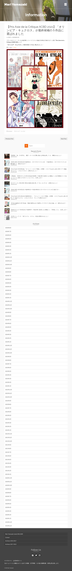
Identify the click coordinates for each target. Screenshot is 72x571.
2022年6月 (8, 411)
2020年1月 (8, 518)
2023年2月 (8, 382)
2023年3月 (8, 378)
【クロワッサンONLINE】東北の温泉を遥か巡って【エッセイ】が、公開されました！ (34, 183)
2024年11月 (8, 305)
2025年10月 (8, 264)
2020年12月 (8, 478)
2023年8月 (8, 360)
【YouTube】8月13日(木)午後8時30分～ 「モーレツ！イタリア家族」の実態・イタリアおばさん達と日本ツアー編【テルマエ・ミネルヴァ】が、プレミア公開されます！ (39, 197)
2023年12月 (8, 345)
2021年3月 (8, 467)
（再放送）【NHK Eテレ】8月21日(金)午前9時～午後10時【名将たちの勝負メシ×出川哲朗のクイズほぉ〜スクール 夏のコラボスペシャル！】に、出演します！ (39, 176)
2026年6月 (8, 235)
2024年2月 (8, 338)
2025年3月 (8, 290)
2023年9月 (8, 356)
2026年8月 (8, 227)
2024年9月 (8, 312)
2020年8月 (8, 492)
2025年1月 (8, 297)
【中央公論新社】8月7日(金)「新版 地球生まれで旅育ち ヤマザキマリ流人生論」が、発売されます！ (38, 203)
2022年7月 (8, 408)
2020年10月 (8, 485)
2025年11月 (8, 261)
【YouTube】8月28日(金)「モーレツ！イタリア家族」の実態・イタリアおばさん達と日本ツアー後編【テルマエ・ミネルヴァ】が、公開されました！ (38, 169)
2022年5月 (8, 415)
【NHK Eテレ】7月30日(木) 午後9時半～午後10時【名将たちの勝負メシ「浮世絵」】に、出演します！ (39, 209)
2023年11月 (8, 349)
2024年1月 (8, 342)
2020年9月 (8, 489)
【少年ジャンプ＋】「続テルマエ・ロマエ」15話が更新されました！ (30, 216)
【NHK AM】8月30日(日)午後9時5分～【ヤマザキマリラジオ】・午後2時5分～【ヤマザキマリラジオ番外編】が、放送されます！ (38, 162)
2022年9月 (8, 400)
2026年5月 (8, 239)
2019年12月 (8, 522)
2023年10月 (8, 353)
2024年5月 (8, 327)
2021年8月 (8, 448)
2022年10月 (8, 397)
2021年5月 (8, 459)
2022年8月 (8, 404)
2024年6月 (8, 323)
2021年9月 (8, 445)
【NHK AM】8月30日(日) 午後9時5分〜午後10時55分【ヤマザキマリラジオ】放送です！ (35, 189)
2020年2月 (8, 514)
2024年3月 (8, 334)
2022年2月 (8, 426)
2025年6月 (8, 279)
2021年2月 (8, 470)
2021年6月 (8, 456)
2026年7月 (8, 231)
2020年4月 (8, 507)
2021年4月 (8, 463)
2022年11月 (8, 393)
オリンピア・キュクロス (20, 131)
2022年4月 (8, 419)
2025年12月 (8, 257)
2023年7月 (8, 364)
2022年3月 (8, 422)
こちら (14, 47)
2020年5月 (8, 503)
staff (9, 37)
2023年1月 (8, 386)
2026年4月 (8, 242)
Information (10, 131)
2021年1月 (8, 474)
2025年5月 (8, 283)
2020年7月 (8, 496)
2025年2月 (8, 294)
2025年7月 (8, 275)
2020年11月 (8, 481)
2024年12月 (8, 301)
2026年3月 (8, 246)
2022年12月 (8, 389)
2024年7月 (8, 319)
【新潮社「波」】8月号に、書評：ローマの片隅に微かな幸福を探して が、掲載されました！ (36, 155)
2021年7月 (8, 452)
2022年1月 (8, 430)
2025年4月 (8, 286)
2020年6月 (8, 500)
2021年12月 (8, 434)
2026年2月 (8, 250)
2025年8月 (8, 272)
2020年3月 (8, 511)
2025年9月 (8, 268)
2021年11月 (8, 437)
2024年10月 (8, 308)
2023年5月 (8, 371)
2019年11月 (8, 525)
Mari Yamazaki (15, 4)
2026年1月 (8, 253)
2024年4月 (8, 330)
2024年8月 (8, 316)
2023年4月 (8, 375)
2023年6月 (8, 367)
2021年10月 (8, 441)
